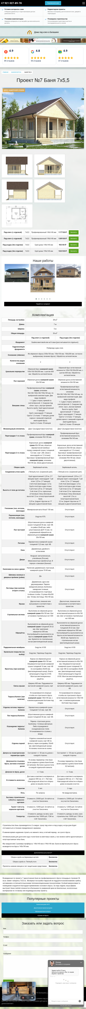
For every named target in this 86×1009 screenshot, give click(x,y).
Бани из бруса (16, 72)
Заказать (73, 232)
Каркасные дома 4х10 (43, 904)
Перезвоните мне (53, 3)
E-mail (5, 945)
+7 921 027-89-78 (11, 3)
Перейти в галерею (42, 304)
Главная (5, 72)
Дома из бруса (43, 915)
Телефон (6, 937)
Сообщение (7, 953)
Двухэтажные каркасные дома (43, 908)
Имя (4, 928)
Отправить (8, 981)
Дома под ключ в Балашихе (46, 32)
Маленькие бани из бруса (43, 911)
